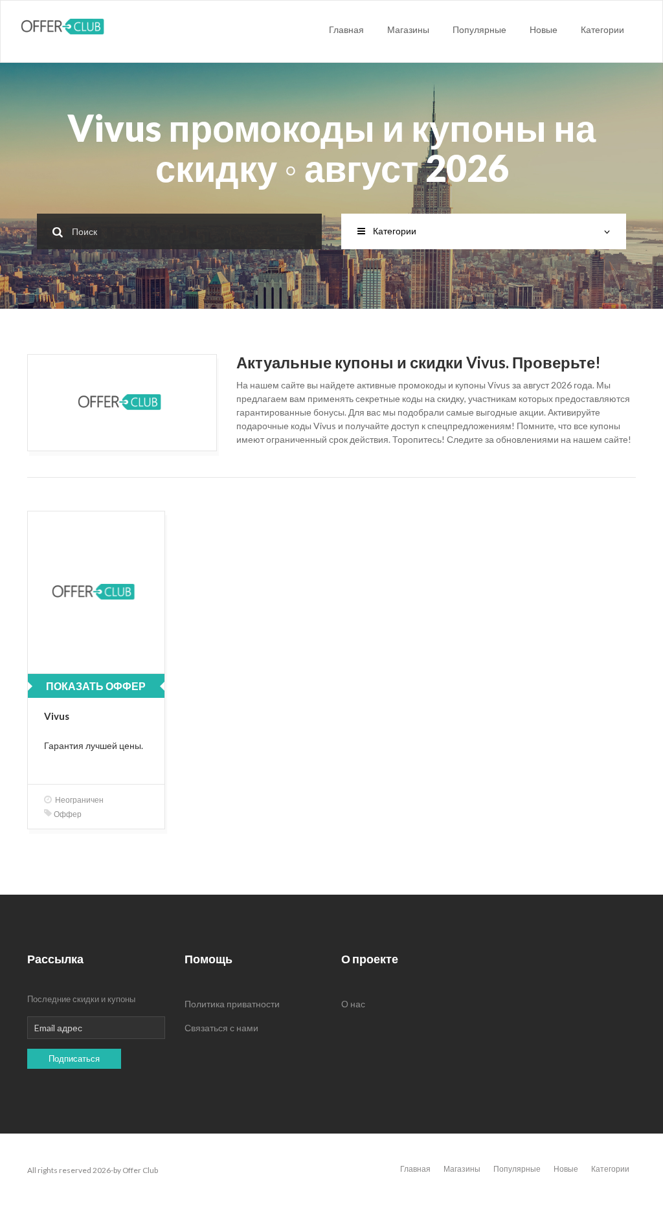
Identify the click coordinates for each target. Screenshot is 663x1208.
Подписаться (74, 1058)
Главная (346, 29)
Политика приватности (232, 1003)
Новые (543, 29)
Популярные (479, 29)
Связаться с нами (221, 1027)
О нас (353, 1003)
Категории (602, 29)
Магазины (408, 29)
